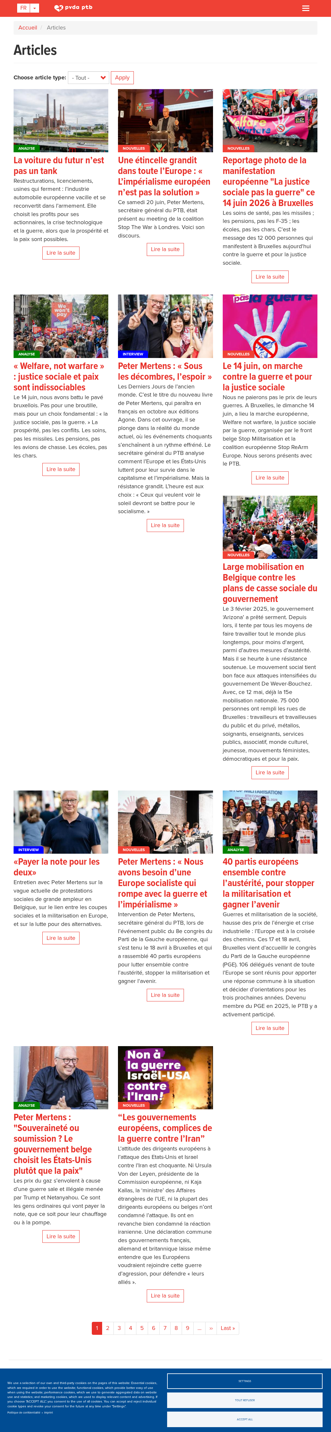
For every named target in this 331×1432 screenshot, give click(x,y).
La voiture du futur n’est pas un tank (59, 166)
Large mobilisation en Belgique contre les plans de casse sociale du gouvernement (270, 583)
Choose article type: (40, 77)
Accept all (245, 1419)
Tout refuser (245, 1400)
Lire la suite (61, 252)
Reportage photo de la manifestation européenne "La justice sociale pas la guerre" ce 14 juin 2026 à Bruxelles (269, 182)
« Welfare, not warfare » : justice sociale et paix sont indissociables (59, 377)
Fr (23, 8)
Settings (245, 1381)
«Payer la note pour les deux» (57, 867)
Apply (122, 77)
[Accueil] (74, 8)
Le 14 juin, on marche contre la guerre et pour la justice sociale (267, 377)
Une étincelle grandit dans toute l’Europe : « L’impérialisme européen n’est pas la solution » (164, 177)
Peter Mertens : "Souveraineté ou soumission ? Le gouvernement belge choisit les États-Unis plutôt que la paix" (53, 1145)
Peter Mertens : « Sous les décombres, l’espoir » (165, 372)
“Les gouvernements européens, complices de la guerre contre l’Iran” (165, 1129)
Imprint (48, 1412)
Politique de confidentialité (23, 1412)
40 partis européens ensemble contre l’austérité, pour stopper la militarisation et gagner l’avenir (269, 883)
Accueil (27, 27)
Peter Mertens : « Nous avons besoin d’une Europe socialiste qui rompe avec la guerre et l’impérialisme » (162, 883)
